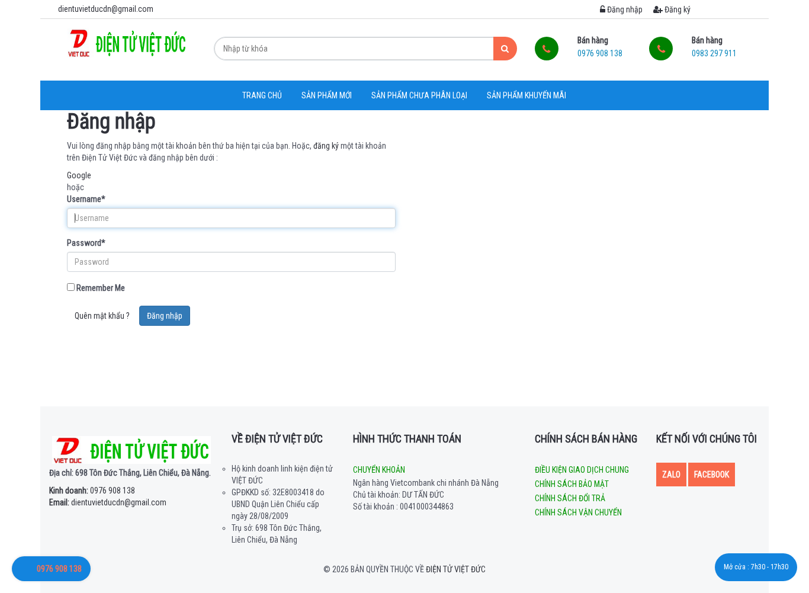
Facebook (711, 474)
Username (86, 199)
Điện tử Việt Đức (456, 569)
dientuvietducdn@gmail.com (107, 502)
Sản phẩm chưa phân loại (419, 95)
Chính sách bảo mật (572, 484)
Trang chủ (262, 95)
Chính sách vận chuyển (578, 512)
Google (79, 175)
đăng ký (326, 145)
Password (86, 243)
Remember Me (100, 288)
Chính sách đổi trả (570, 498)
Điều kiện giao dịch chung (582, 470)
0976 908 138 (92, 490)
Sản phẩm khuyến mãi (526, 95)
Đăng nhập (624, 9)
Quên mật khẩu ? (102, 315)
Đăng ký (677, 9)
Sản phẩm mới (326, 95)
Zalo (671, 474)
